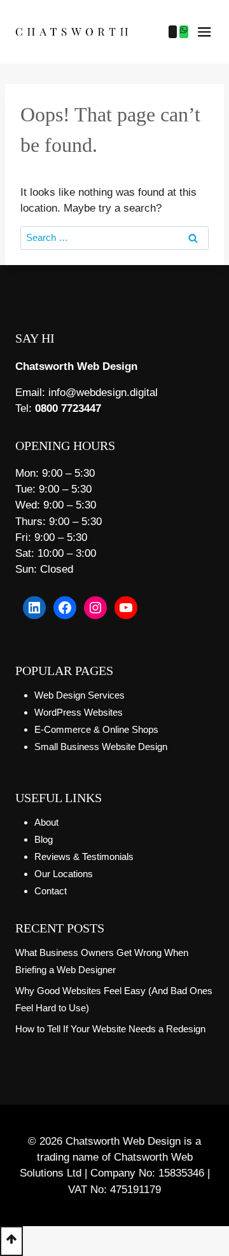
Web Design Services (79, 695)
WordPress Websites (78, 712)
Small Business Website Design (100, 746)
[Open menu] (204, 31)
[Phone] (173, 31)
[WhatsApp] (183, 31)
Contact (50, 890)
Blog (43, 839)
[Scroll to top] (11, 1241)
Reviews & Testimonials (84, 856)
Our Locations (63, 873)
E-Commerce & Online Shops (96, 729)
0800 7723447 (68, 408)
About (46, 822)
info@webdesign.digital (103, 392)
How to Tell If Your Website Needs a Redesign (110, 1028)
